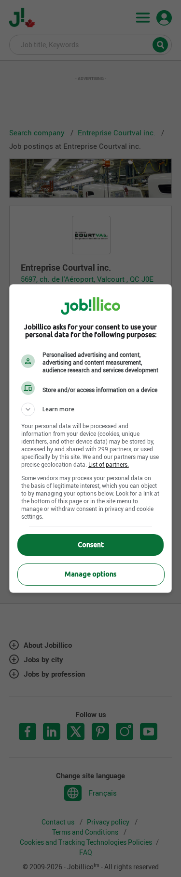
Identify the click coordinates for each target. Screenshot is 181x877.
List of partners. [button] (108, 464)
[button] (90, 409)
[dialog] (90, 438)
